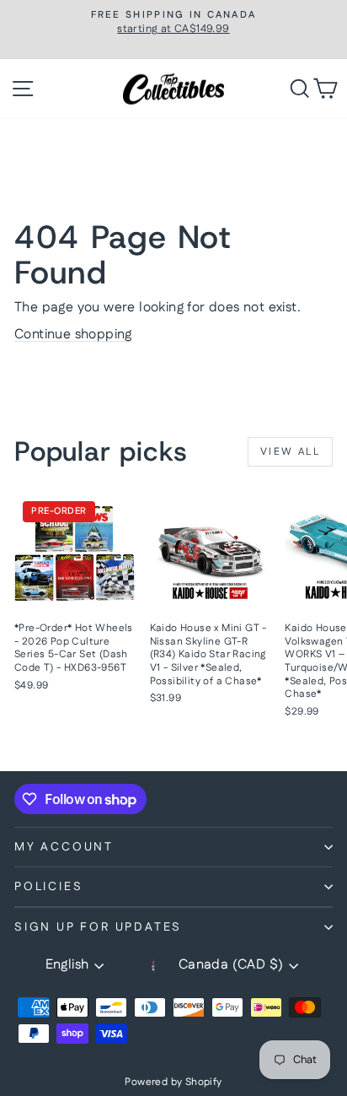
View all (290, 452)
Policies (48, 886)
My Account (64, 847)
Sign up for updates (98, 927)
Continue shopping (73, 334)
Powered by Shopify (173, 1082)
